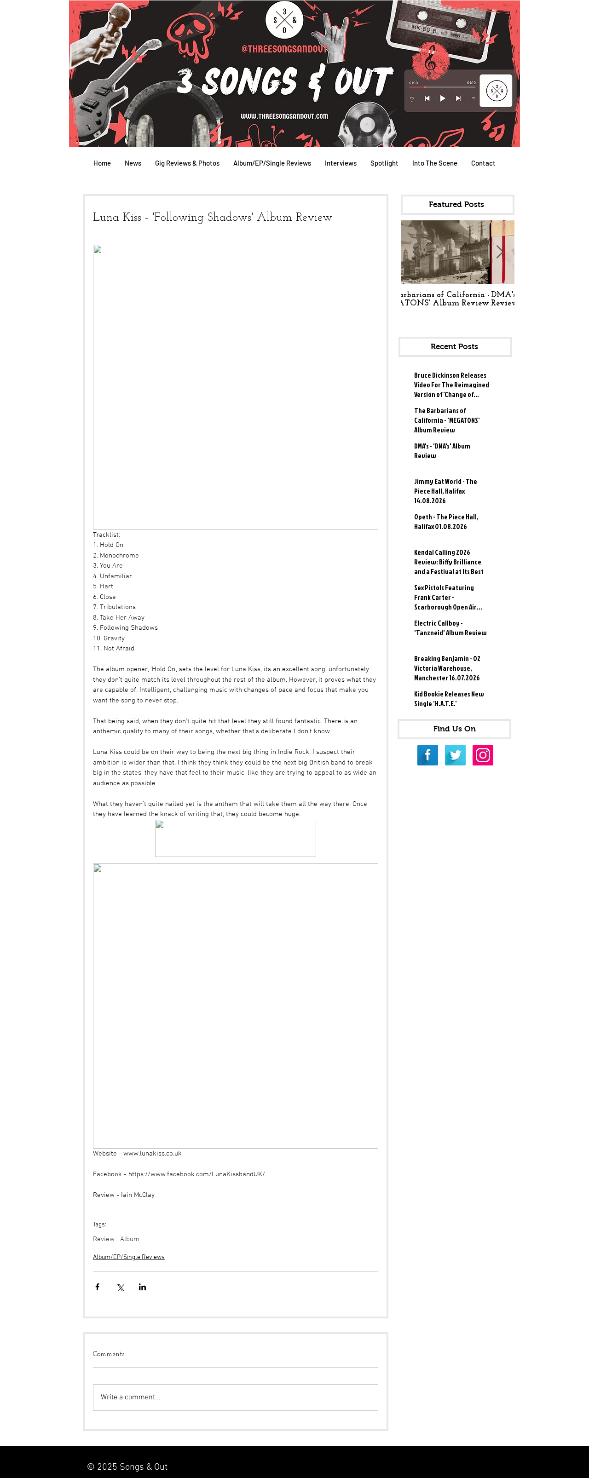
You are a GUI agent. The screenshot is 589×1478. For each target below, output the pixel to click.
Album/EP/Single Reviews (129, 1257)
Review (104, 1239)
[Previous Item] (416, 252)
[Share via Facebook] (97, 1286)
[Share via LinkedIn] (142, 1286)
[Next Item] (500, 252)
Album (129, 1239)
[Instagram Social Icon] (483, 755)
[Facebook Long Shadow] (427, 755)
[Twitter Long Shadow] (455, 755)
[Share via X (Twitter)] (119, 1286)
